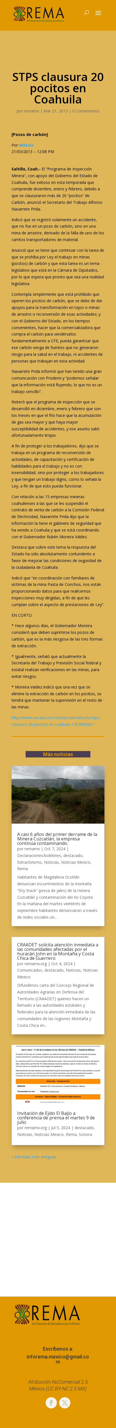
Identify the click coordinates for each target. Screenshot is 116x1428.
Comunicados (29, 970)
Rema (22, 868)
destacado (72, 855)
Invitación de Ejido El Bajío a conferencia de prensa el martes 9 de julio (56, 1117)
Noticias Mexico (75, 862)
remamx (31, 111)
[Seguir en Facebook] (51, 1402)
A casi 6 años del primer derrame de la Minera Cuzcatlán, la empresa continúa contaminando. (57, 838)
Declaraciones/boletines (39, 855)
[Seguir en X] (64, 1402)
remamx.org (35, 963)
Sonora (85, 1134)
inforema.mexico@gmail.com (58, 1359)
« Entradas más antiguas (34, 1156)
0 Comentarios (85, 111)
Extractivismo (29, 862)
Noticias (51, 862)
